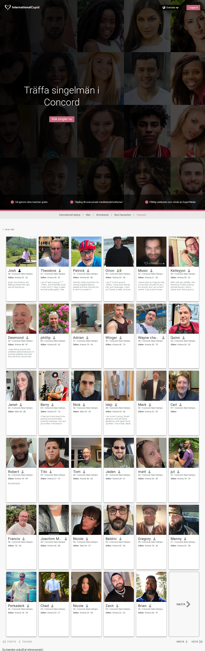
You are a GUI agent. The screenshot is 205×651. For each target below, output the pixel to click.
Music (143, 270)
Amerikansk (102, 214)
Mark (142, 405)
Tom (77, 472)
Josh (12, 270)
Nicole (78, 539)
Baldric (111, 539)
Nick (76, 405)
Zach (110, 606)
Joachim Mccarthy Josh (51, 539)
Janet (12, 405)
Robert (13, 472)
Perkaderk (16, 606)
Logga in (193, 7)
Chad (45, 606)
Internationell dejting (69, 214)
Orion (110, 270)
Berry (45, 405)
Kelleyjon (178, 270)
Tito (44, 472)
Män (88, 214)
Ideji (109, 405)
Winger (111, 337)
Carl (174, 405)
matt (142, 472)
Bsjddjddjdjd (14, 483)
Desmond (16, 337)
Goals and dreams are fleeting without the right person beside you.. (19, 284)
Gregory (144, 539)
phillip (46, 337)
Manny (176, 539)
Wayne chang (149, 337)
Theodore (48, 270)
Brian (142, 606)
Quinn (175, 337)
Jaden (111, 472)
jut (173, 472)
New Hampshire (122, 214)
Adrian (78, 337)
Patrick (79, 270)
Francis (14, 539)
